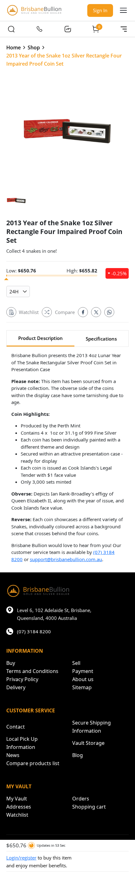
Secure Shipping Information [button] (91, 726)
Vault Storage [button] (88, 743)
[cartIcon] (96, 29)
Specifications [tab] (101, 339)
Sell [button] (76, 663)
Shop (34, 47)
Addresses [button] (18, 806)
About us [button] (83, 679)
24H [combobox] (14, 291)
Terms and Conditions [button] (32, 671)
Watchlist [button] (17, 814)
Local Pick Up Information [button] (22, 742)
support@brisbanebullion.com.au (66, 559)
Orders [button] (80, 798)
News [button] (12, 755)
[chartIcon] (67, 29)
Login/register (21, 858)
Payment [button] (82, 671)
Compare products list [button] (32, 763)
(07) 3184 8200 (34, 631)
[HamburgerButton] (123, 10)
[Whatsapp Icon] (109, 312)
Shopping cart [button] (89, 806)
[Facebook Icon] (83, 312)
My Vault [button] (16, 798)
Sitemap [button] (82, 687)
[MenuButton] (124, 29)
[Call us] (40, 29)
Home (13, 47)
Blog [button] (77, 755)
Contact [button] (15, 726)
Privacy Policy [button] (22, 679)
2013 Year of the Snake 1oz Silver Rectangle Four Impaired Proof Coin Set (64, 59)
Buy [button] (10, 663)
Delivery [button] (15, 687)
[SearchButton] (11, 29)
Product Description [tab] (40, 338)
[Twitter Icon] (96, 312)
